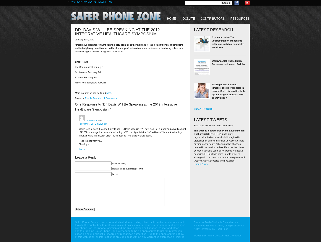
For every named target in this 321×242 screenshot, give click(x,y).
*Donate (188, 18)
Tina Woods (91, 120)
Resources (240, 18)
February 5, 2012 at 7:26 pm (93, 123)
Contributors (213, 18)
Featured (97, 98)
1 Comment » (110, 98)
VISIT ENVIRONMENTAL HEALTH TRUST (92, 1)
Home (171, 18)
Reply (82, 149)
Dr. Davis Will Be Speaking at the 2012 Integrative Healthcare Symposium (117, 31)
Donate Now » (201, 163)
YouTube (247, 3)
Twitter (242, 3)
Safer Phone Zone (115, 16)
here (108, 92)
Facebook (236, 3)
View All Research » (204, 108)
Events (88, 98)
